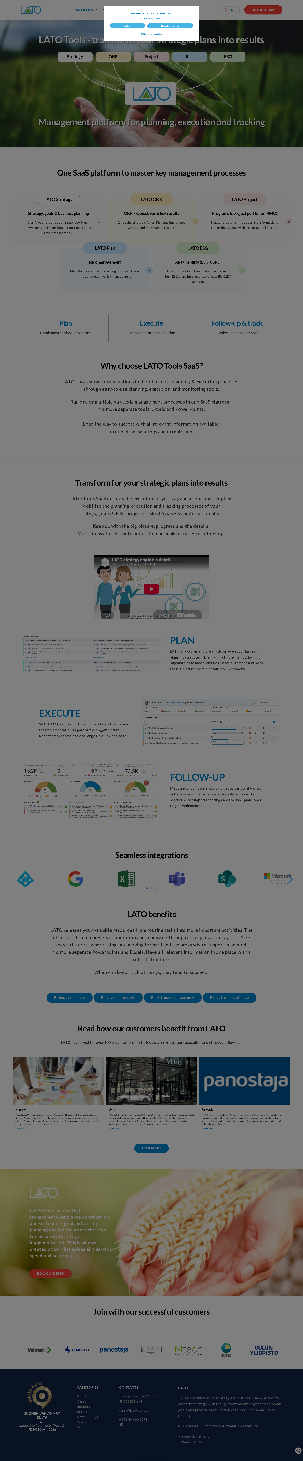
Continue (127, 26)
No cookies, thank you (170, 26)
